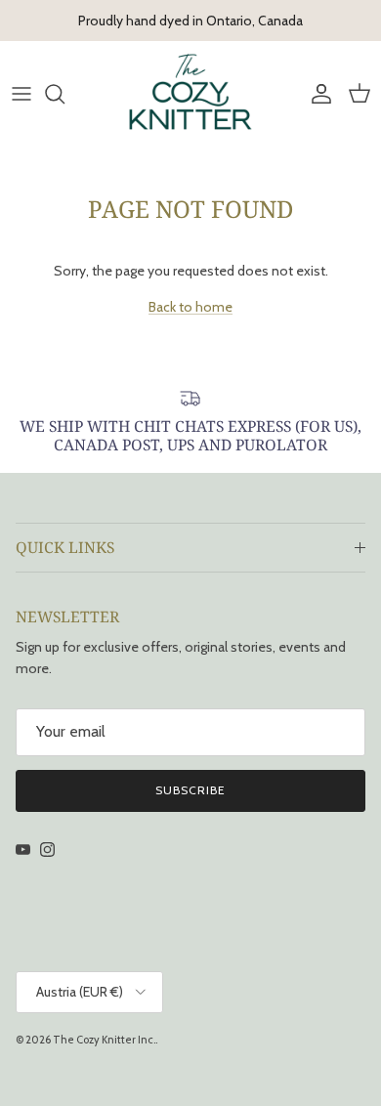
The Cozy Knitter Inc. (104, 1039)
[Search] (64, 93)
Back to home (190, 307)
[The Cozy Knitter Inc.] (190, 93)
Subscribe (190, 790)
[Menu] (21, 93)
